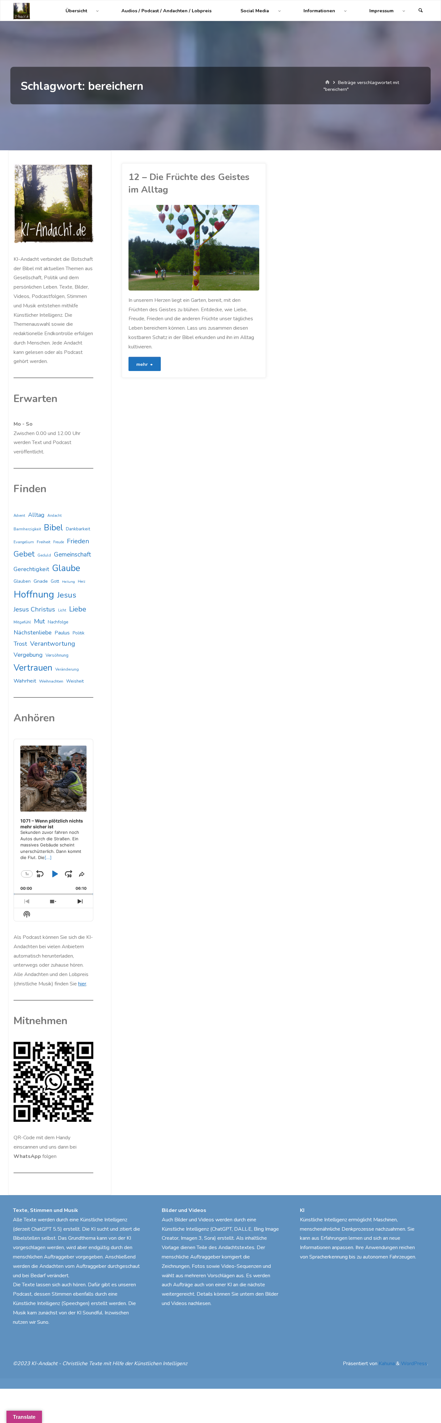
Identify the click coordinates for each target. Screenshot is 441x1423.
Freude (58, 542)
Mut (39, 621)
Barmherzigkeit (27, 529)
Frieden (78, 541)
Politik (79, 633)
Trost (20, 644)
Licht (62, 610)
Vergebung (28, 655)
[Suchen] (420, 10)
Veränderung (67, 669)
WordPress (414, 1363)
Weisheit (75, 681)
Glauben (22, 581)
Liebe (77, 609)
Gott (55, 581)
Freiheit (43, 542)
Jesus (66, 594)
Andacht (54, 515)
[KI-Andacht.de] (21, 10)
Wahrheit (25, 681)
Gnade (41, 581)
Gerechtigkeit (31, 569)
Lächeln (131, 288)
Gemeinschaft (72, 554)
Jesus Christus (34, 609)
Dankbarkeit (78, 529)
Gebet (24, 554)
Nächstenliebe (33, 632)
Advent (19, 515)
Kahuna (386, 1363)
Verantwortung (52, 643)
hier (82, 983)
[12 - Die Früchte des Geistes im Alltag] (226, 248)
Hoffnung (34, 594)
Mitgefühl (22, 622)
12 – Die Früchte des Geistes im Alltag (189, 183)
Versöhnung (57, 655)
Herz (133, 278)
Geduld (44, 555)
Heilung (68, 581)
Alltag (36, 515)
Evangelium (24, 542)
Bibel (53, 527)
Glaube (66, 568)
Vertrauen (33, 668)
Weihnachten (51, 681)
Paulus (62, 632)
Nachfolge (58, 622)
